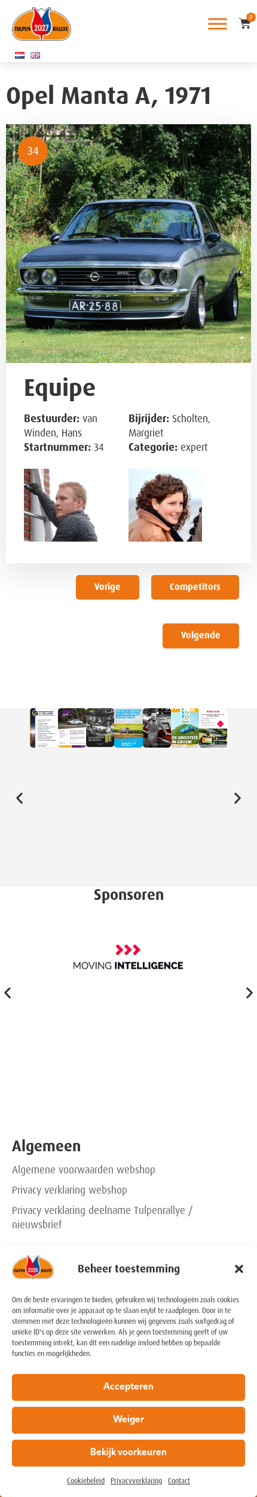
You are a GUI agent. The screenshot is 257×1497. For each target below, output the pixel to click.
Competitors (195, 587)
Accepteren (128, 1387)
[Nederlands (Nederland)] (20, 55)
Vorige (107, 587)
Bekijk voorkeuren (128, 1453)
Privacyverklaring (136, 1481)
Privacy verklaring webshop (69, 1190)
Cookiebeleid (86, 1481)
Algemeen (46, 1146)
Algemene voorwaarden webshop (83, 1169)
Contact (179, 1481)
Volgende (201, 635)
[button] (239, 1269)
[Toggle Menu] (217, 23)
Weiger (128, 1420)
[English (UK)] (35, 55)
